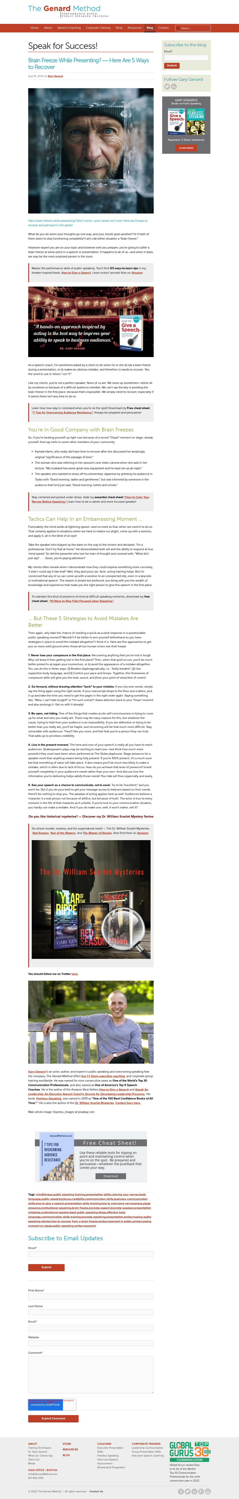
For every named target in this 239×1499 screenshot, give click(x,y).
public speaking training (69, 1194)
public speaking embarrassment (74, 1226)
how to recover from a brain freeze (74, 1221)
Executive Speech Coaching (148, 1455)
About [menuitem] (48, 28)
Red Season (40, 833)
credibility (77, 1199)
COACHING (104, 1443)
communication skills (99, 1199)
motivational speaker (55, 1212)
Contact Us (96, 1491)
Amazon (137, 273)
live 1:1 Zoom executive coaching (103, 1076)
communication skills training (61, 1217)
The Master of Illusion (97, 833)
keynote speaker (122, 1208)
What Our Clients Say (40, 1455)
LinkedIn (174, 86)
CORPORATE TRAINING (146, 1443)
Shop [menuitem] (119, 28)
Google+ (201, 1492)
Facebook (181, 1492)
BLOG (66, 1455)
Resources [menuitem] (134, 28)
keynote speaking (93, 1217)
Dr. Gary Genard (37, 1451)
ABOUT (32, 1443)
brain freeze (80, 1208)
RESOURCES (70, 1449)
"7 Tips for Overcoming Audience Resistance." (63, 412)
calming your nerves (125, 1194)
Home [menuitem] (35, 28)
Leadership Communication (147, 1447)
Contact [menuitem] (163, 28)
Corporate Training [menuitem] (98, 28)
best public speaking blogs (88, 1212)
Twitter (167, 86)
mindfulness (44, 1194)
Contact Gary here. (128, 1103)
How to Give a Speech (76, 273)
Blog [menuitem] (150, 28)
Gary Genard (55, 76)
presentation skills (98, 1194)
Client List (33, 1459)
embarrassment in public (115, 1221)
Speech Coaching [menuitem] (69, 28)
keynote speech (99, 1208)
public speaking (52, 1199)
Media (31, 1463)
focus (67, 1199)
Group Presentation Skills (146, 1451)
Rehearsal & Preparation (111, 1467)
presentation (114, 1217)
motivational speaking (56, 1208)
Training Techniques (39, 1447)
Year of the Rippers (62, 833)
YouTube (208, 1492)
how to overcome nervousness (121, 1203)
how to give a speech (50, 1203)
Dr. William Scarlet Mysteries (94, 1103)
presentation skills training (82, 1203)
